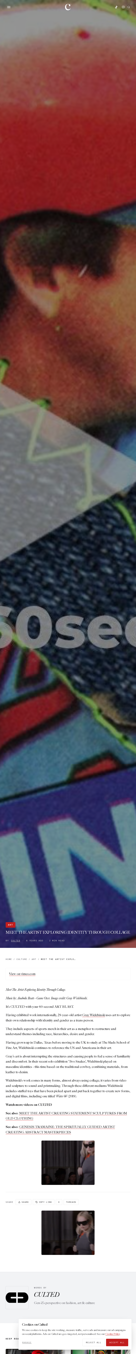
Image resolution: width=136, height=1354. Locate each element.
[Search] (128, 7)
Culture (21, 959)
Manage (27, 1342)
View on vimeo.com (22, 974)
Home (9, 959)
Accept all (117, 1342)
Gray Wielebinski (93, 1015)
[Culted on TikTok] (116, 7)
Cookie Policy (112, 1334)
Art (10, 925)
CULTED (15, 941)
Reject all (93, 1342)
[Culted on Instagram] (123, 7)
